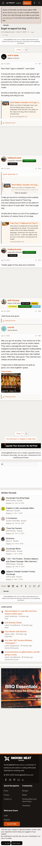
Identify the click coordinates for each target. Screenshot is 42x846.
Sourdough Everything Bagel (17, 498)
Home (6, 791)
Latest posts (6, 607)
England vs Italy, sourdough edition (20, 508)
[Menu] (3, 3)
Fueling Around (8, 32)
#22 (39, 168)
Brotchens (10, 538)
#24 (39, 311)
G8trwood (9, 511)
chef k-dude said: (9, 174)
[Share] (36, 63)
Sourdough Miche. (13, 548)
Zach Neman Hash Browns (16, 631)
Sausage (20, 564)
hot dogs (5, 35)
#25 (39, 336)
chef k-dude (10, 577)
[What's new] (34, 3)
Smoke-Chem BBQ (13, 521)
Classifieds (26, 805)
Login (6, 815)
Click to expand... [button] (21, 193)
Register (7, 820)
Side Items (8, 636)
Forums (6, 795)
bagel (32, 32)
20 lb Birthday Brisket (13, 623)
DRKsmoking (10, 564)
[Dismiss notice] (39, 9)
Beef (6, 627)
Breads (19, 500)
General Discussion (12, 648)
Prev (19, 50)
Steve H (9, 541)
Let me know (8, 18)
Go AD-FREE (11, 824)
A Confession (11, 518)
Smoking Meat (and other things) (29, 800)
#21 (40, 64)
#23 (39, 260)
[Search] (39, 3)
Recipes (25, 791)
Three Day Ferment (14, 528)
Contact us (8, 799)
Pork (6, 619)
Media (24, 795)
